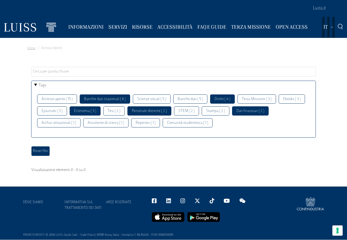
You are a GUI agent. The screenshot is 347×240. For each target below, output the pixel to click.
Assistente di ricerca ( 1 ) (106, 123)
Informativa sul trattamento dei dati (83, 205)
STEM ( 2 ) (186, 111)
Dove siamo (33, 202)
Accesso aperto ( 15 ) (57, 99)
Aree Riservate (118, 202)
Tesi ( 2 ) (114, 111)
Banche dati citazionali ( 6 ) (105, 99)
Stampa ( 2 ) (215, 111)
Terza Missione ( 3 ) (257, 99)
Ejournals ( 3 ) (52, 111)
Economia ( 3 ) (85, 111)
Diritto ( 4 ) (222, 99)
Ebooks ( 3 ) (292, 99)
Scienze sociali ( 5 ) (151, 99)
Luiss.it (319, 8)
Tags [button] (42, 85)
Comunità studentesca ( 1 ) (187, 123)
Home (31, 48)
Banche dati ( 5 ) (190, 99)
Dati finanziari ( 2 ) (250, 111)
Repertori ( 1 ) (146, 123)
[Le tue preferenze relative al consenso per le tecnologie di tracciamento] (337, 230)
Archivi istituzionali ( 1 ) (58, 123)
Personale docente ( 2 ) (149, 111)
